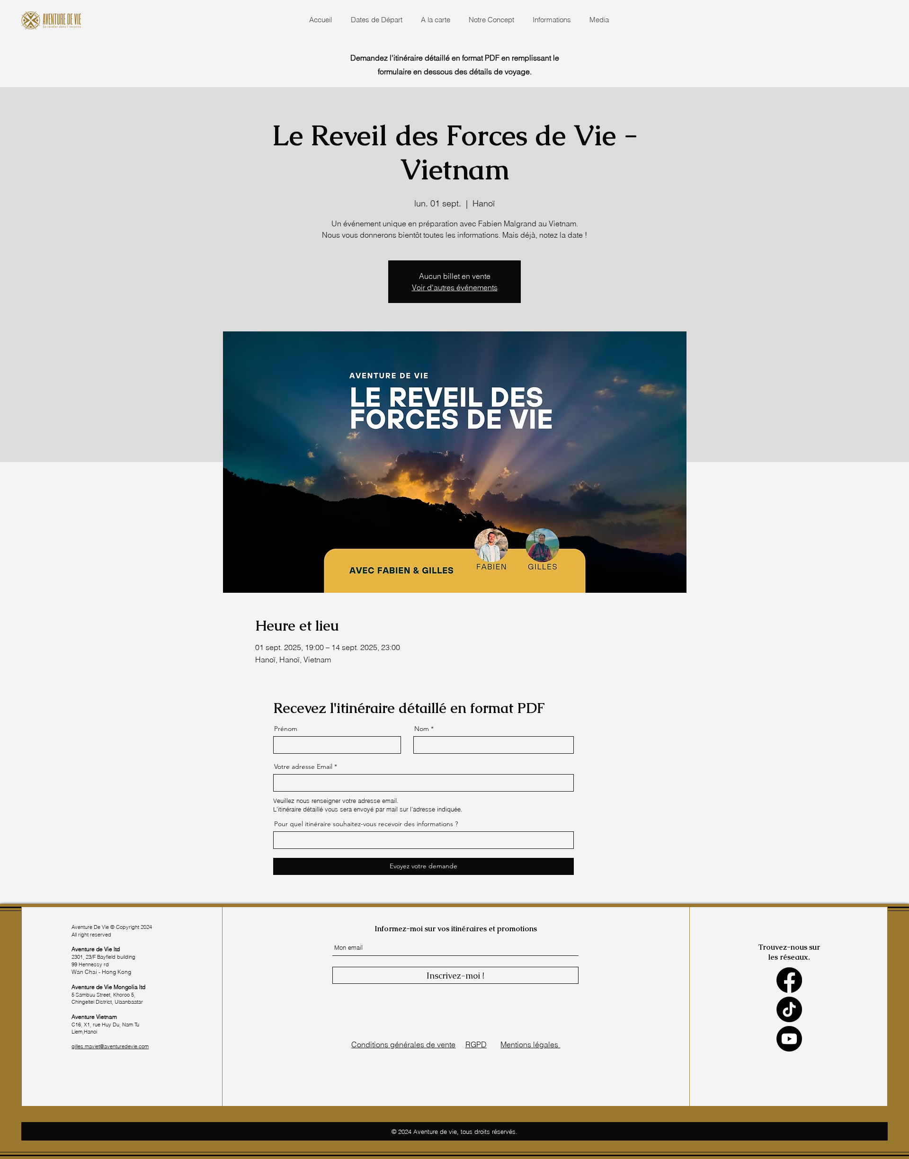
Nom (421, 728)
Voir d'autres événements (455, 287)
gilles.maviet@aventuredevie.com (110, 1046)
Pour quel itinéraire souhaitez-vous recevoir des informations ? (366, 823)
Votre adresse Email (303, 766)
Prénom (285, 728)
